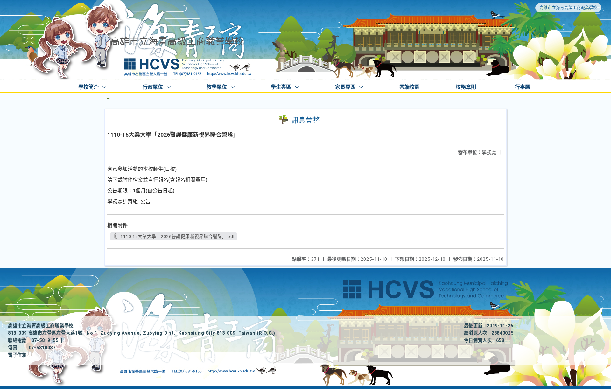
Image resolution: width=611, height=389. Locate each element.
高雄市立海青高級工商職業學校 (568, 7)
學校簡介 (88, 87)
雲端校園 (409, 87)
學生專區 (281, 87)
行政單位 (153, 87)
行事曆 (522, 87)
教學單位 (217, 87)
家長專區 (345, 87)
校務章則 (466, 87)
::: (108, 99)
